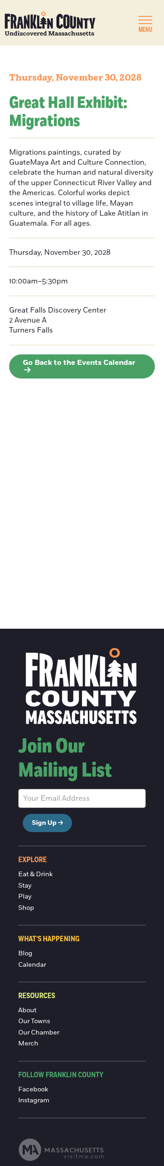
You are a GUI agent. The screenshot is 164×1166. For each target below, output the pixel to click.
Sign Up (44, 823)
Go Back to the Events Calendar (79, 363)
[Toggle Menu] (145, 20)
